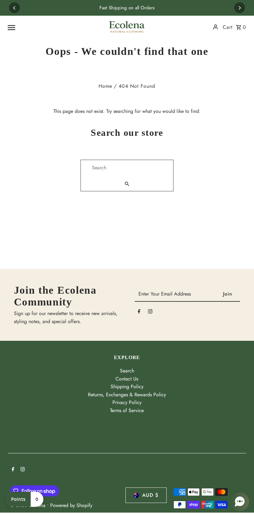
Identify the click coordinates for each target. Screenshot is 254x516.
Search (127, 370)
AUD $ (150, 495)
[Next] (239, 7)
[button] (239, 501)
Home (105, 86)
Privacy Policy (127, 402)
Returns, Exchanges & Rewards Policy (127, 394)
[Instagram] (150, 313)
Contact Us (127, 378)
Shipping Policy (127, 386)
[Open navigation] (54, 27)
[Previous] (14, 7)
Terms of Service (127, 410)
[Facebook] (139, 313)
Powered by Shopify (71, 505)
